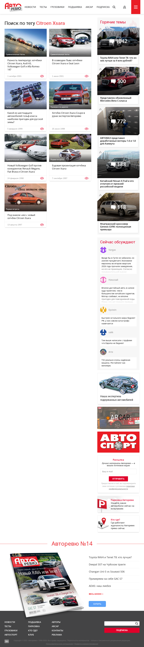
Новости (30, 7)
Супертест (10, 107)
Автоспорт (10, 634)
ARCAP (89, 7)
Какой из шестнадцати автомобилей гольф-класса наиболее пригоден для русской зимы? (25, 117)
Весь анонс (95, 594)
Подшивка (75, 7)
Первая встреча (57, 159)
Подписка (103, 7)
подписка (122, 630)
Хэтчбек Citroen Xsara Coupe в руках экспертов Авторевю (68, 114)
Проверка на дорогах (59, 107)
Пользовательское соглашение (59, 644)
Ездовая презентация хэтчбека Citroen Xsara (69, 167)
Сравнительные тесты (15, 54)
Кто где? (33, 630)
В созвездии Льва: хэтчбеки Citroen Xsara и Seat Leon (67, 62)
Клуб (31, 634)
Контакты (57, 630)
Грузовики (57, 7)
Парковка (34, 626)
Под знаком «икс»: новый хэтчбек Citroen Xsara (21, 216)
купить (97, 604)
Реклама (57, 634)
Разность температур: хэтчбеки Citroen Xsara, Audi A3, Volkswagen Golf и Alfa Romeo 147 (24, 65)
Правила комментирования (86, 644)
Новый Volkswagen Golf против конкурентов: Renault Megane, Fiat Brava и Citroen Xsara (24, 168)
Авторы (56, 622)
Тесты (43, 7)
